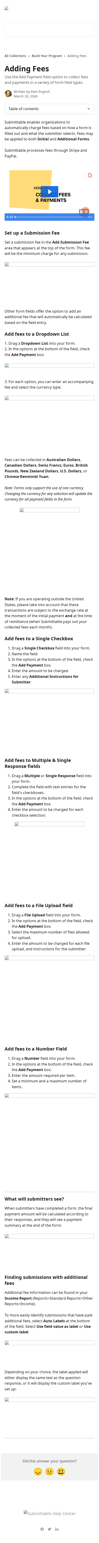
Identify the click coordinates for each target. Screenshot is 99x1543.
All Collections (15, 56)
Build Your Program (47, 56)
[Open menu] (90, 8)
